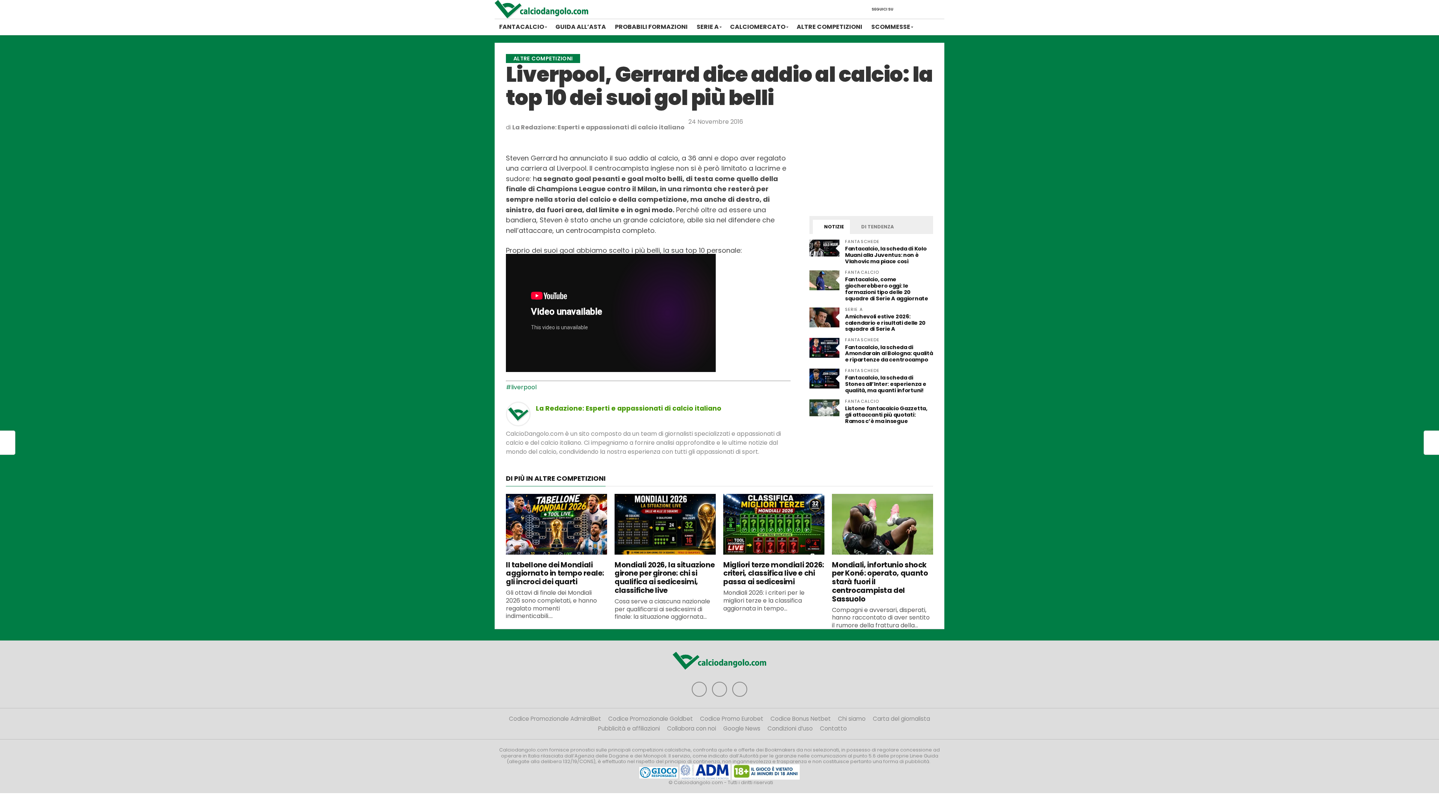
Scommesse (890, 26)
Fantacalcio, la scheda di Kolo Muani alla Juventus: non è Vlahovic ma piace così (885, 255)
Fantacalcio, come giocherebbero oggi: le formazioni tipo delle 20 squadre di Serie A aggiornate (886, 289)
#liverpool (521, 387)
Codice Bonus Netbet (800, 719)
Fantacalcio (521, 26)
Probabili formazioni (651, 26)
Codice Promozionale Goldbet (650, 719)
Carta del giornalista (901, 719)
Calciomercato (757, 26)
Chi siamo (852, 719)
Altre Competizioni (829, 26)
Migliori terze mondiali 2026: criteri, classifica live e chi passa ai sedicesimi (773, 573)
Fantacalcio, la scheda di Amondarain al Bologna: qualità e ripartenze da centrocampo (889, 354)
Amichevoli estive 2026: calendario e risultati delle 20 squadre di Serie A (885, 323)
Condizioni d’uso (790, 728)
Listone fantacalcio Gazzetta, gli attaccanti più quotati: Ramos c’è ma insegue (886, 415)
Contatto (833, 728)
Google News (741, 728)
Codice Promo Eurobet (731, 719)
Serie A (708, 26)
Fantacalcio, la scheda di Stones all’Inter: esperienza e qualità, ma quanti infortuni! (885, 384)
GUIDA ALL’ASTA (580, 26)
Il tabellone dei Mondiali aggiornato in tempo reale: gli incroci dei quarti (555, 573)
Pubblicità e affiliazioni (629, 728)
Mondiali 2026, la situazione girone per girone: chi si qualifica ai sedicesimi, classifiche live (665, 578)
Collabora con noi (691, 728)
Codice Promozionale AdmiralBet (555, 719)
